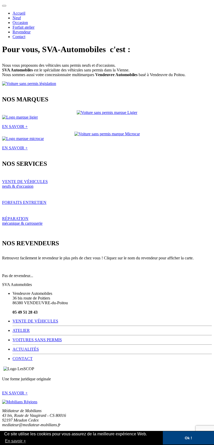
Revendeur (22, 32)
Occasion (20, 22)
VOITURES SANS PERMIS (37, 340)
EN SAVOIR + (15, 393)
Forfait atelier (23, 27)
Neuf (17, 18)
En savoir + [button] (15, 441)
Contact (19, 36)
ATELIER (21, 330)
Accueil (19, 13)
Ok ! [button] (188, 438)
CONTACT (23, 358)
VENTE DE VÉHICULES (35, 321)
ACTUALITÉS (26, 349)
